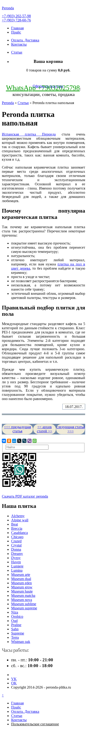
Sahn (15, 629)
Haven (16, 562)
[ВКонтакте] (4, 441)
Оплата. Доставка (25, 40)
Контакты (19, 44)
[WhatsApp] (34, 441)
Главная (17, 28)
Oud (14, 621)
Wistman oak (20, 642)
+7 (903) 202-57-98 (16, 16)
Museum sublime (23, 604)
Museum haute (22, 591)
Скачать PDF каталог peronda (25, 496)
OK (14, 683)
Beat (14, 524)
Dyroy (16, 558)
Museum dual (21, 579)
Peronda (8, 103)
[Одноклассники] (9, 441)
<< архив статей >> (44, 429)
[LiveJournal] (24, 441)
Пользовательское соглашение (35, 724)
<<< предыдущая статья (17, 429)
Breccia (16, 528)
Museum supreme (24, 608)
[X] (19, 441)
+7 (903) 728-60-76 (16, 20)
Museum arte (20, 575)
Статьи (16, 52)
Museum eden (21, 583)
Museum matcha (23, 596)
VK (14, 679)
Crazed (16, 541)
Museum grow (21, 587)
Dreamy (17, 554)
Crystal (16, 545)
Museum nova (21, 600)
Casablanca (19, 533)
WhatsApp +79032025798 (43, 88)
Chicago (17, 537)
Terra (15, 637)
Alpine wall (19, 520)
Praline (16, 625)
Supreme (17, 633)
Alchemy (18, 516)
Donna (16, 549)
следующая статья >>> (70, 429)
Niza (14, 612)
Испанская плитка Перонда (29, 134)
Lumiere (17, 566)
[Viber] (29, 441)
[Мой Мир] (14, 441)
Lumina (17, 570)
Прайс (16, 32)
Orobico (17, 616)
